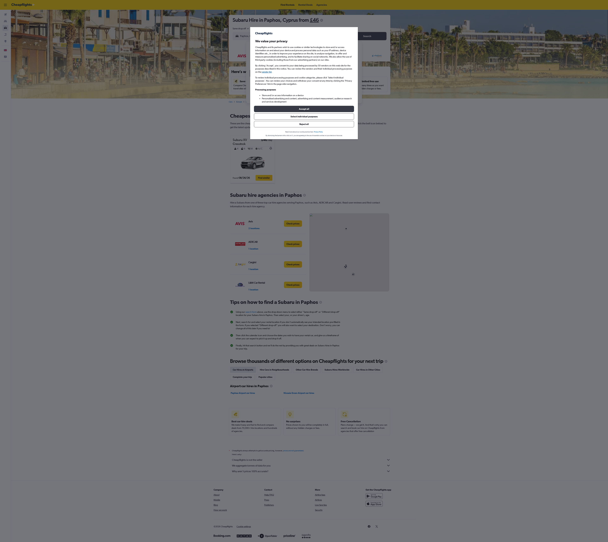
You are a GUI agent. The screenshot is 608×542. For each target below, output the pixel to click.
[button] (304, 109)
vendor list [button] (267, 72)
